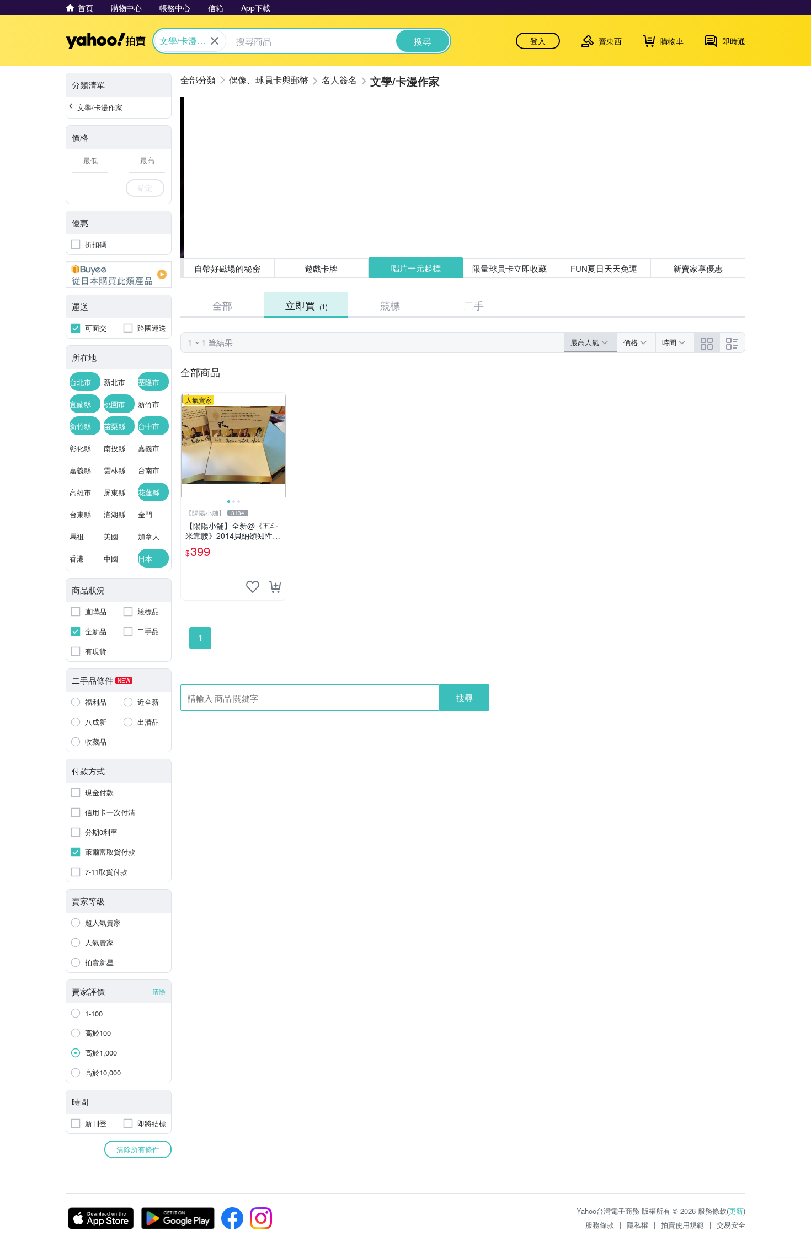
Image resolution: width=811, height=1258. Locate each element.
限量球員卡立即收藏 (509, 268)
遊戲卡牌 (321, 268)
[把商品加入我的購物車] (274, 586)
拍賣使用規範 (682, 1224)
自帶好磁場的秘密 (227, 268)
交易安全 (731, 1224)
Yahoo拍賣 (106, 41)
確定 (145, 188)
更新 (736, 1211)
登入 (538, 40)
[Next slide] (278, 445)
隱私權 (637, 1224)
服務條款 (599, 1224)
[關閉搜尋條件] (214, 40)
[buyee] (119, 274)
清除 (159, 991)
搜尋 (464, 697)
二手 (474, 305)
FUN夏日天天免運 (603, 268)
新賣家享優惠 (698, 268)
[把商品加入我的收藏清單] (252, 586)
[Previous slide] (188, 445)
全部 (222, 305)
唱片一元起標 (416, 268)
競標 (390, 305)
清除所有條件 (137, 1149)
